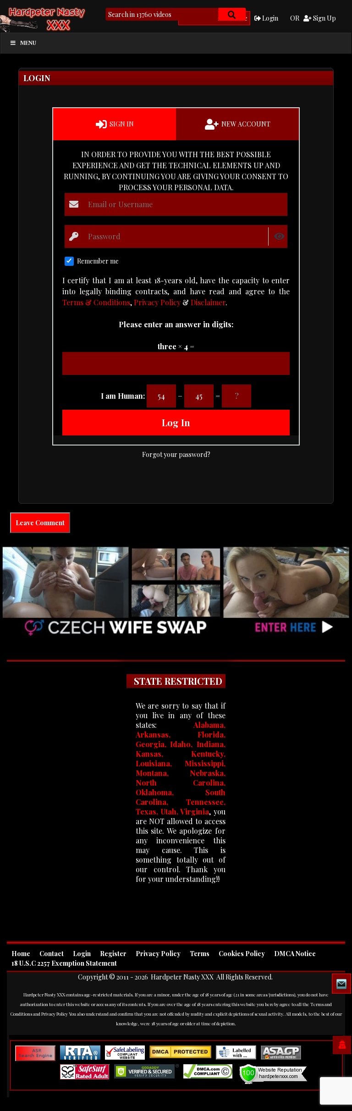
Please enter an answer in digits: (176, 324)
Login (269, 18)
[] (232, 14)
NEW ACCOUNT (245, 124)
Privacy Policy (157, 302)
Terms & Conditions (96, 302)
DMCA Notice (295, 953)
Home (20, 953)
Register (113, 953)
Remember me (98, 261)
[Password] (74, 236)
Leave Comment (40, 522)
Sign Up (324, 18)
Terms (199, 953)
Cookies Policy (242, 953)
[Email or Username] (74, 204)
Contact (51, 953)
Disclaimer (208, 302)
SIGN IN (121, 124)
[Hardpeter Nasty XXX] (62, 19)
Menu (28, 42)
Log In (176, 422)
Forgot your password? (176, 454)
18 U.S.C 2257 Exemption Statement (64, 963)
